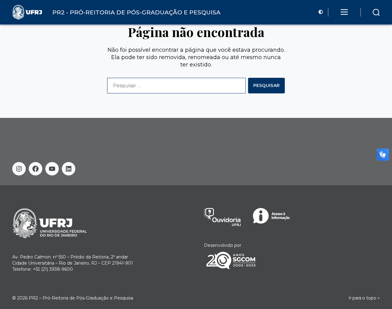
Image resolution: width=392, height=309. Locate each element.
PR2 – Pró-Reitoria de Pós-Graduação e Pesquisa (81, 298)
